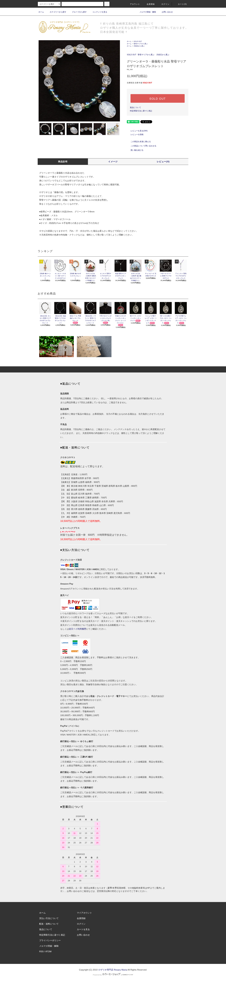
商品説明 (63, 161)
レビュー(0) (163, 161)
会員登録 (151, 4)
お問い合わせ (167, 12)
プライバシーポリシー (50, 940)
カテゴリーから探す (58, 12)
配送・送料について (49, 924)
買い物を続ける (137, 150)
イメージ (113, 161)
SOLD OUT (138, 41)
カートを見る (83, 929)
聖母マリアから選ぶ (141, 44)
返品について (135, 107)
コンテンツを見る (99, 12)
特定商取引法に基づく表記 (141, 111)
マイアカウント (84, 913)
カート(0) (182, 4)
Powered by (97, 975)
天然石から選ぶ (139, 46)
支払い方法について (49, 918)
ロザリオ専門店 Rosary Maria (112, 969)
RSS (41, 951)
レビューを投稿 (137, 134)
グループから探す (79, 12)
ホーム (41, 12)
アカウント (135, 4)
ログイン (165, 4)
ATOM (48, 951)
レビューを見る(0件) (139, 131)
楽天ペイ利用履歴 (77, 629)
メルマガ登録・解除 (147, 12)
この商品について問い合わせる (143, 146)
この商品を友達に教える (141, 141)
